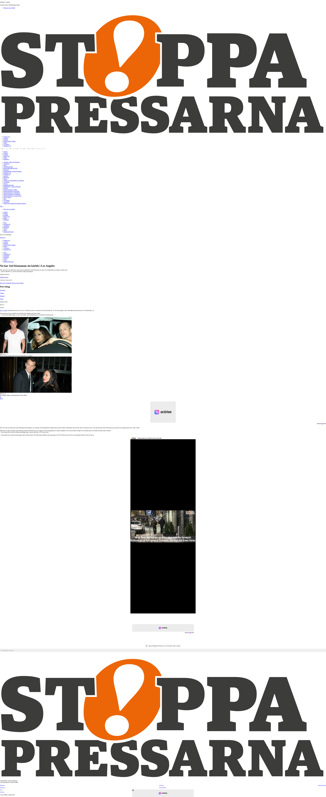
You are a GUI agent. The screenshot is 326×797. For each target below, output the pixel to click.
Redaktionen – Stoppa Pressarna (12, 186)
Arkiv (32, 148)
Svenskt (5, 138)
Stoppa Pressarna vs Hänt (10, 189)
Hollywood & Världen (9, 141)
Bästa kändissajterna (322, 785)
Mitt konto (6, 177)
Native (5, 179)
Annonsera (15, 148)
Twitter (2, 293)
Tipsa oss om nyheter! (9, 8)
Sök (1, 206)
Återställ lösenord (8, 167)
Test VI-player (7, 197)
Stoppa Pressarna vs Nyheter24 (11, 194)
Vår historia (6, 200)
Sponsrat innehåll (162, 787)
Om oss (28, 148)
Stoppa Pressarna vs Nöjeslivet (11, 192)
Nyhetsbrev (6, 182)
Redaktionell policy (40, 148)
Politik (5, 143)
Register (5, 188)
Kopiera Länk (3, 302)
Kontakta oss (7, 148)
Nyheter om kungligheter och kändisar (13, 180)
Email (1, 299)
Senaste (5, 151)
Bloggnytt (6, 170)
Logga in (5, 176)
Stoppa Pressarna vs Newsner (11, 191)
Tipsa (2, 148)
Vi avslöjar (6, 144)
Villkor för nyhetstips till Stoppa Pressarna (14, 203)
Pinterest (2, 296)
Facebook (2, 290)
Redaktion (22, 148)
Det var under (3, 310)
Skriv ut (2, 304)
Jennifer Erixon (4, 277)
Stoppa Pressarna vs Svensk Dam (12, 196)
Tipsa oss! (2, 237)
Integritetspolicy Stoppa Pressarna (12, 171)
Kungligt (5, 140)
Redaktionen (2, 785)
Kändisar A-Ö (7, 146)
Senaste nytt (6, 136)
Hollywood (6, 156)
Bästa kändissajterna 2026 (10, 168)
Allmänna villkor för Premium (11, 162)
